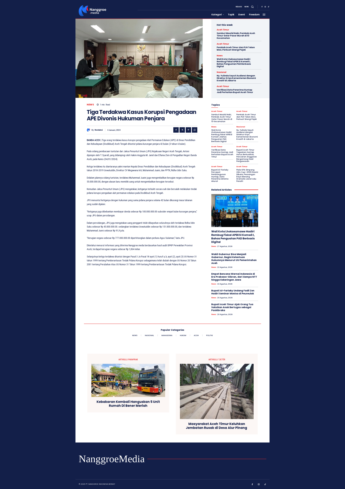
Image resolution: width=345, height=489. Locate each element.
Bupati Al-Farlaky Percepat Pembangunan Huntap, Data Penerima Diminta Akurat (219, 175)
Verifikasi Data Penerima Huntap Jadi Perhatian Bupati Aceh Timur (235, 91)
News (90, 105)
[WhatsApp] (194, 130)
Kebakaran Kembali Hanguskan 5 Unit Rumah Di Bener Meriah (128, 404)
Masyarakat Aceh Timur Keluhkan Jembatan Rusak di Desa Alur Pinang (217, 426)
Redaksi (99, 130)
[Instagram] (265, 6)
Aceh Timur (223, 30)
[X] (182, 130)
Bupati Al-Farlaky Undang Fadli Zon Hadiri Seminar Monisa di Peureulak (232, 292)
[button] (252, 7)
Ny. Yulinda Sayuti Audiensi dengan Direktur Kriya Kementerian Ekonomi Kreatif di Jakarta (236, 78)
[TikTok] (268, 6)
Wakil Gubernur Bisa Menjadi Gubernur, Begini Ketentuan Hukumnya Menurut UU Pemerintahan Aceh (234, 259)
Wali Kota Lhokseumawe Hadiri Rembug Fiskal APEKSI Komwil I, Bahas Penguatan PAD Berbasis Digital (234, 63)
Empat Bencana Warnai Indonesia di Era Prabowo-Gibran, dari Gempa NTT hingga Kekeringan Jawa (234, 276)
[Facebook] (262, 6)
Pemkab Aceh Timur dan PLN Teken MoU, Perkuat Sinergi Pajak (236, 48)
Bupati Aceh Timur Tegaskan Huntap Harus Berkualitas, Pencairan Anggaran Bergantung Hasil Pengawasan (246, 156)
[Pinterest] (188, 130)
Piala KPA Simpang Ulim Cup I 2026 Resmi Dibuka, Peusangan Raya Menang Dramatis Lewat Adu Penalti (247, 175)
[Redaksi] (89, 130)
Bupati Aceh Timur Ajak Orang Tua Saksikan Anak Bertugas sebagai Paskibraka (232, 307)
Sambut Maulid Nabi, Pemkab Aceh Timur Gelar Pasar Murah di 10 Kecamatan (236, 35)
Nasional (221, 72)
